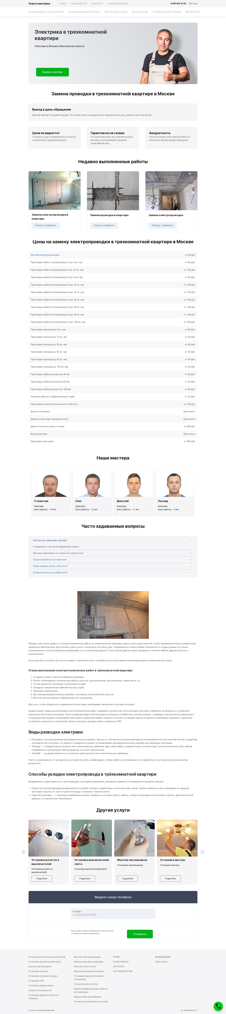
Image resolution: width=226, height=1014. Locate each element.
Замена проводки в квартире (88, 961)
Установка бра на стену (86, 984)
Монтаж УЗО (191, 11)
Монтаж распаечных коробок (89, 971)
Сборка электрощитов (39, 990)
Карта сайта (161, 961)
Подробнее (41, 878)
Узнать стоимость (45, 225)
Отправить (140, 934)
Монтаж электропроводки (45, 255)
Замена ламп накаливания (87, 997)
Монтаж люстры (140, 11)
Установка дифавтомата (41, 985)
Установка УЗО (36, 981)
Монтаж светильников (116, 11)
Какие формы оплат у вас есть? (50, 566)
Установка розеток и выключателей (46, 11)
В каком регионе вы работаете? (50, 572)
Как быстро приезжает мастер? (50, 540)
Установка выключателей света (84, 11)
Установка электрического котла (91, 1001)
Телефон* (76, 911)
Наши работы (79, 3)
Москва (193, 3)
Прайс (63, 3)
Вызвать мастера (52, 72)
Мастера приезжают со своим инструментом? (58, 553)
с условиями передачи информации (85, 933)
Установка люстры (38, 971)
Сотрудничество (118, 3)
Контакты (97, 3)
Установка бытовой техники (167, 11)
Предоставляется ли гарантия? (50, 559)
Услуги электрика (39, 3)
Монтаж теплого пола (85, 966)
